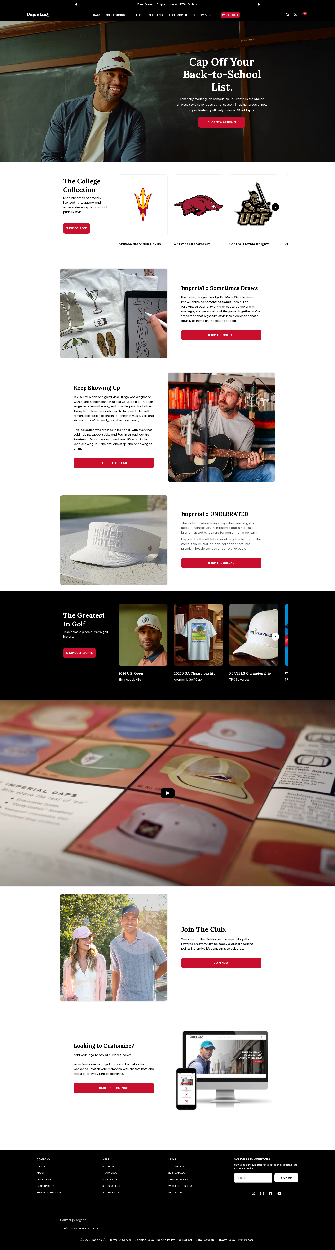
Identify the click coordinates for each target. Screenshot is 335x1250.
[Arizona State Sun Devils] (143, 205)
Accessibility (110, 1192)
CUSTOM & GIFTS (204, 15)
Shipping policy (144, 1240)
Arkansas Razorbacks (192, 244)
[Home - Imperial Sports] (38, 15)
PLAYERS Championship (250, 673)
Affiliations (44, 1179)
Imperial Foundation (49, 1192)
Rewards (108, 1166)
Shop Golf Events (79, 653)
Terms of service (121, 1240)
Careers (42, 1166)
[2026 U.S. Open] (143, 635)
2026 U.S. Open (131, 673)
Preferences (246, 1240)
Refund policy (166, 1240)
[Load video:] (167, 793)
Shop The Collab (221, 335)
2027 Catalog (176, 1172)
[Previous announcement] (76, 4)
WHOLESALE (230, 15)
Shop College (76, 228)
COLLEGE (136, 15)
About (40, 1172)
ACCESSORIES (178, 15)
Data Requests (205, 1240)
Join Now (221, 963)
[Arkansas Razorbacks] (198, 205)
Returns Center (112, 1186)
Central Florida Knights (249, 244)
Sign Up (286, 1177)
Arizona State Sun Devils (140, 244)
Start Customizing (113, 1088)
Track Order (110, 1172)
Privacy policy (226, 1240)
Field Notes (175, 1192)
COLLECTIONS (115, 15)
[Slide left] (128, 207)
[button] (287, 15)
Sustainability (45, 1186)
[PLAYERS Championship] (253, 635)
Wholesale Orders (180, 1186)
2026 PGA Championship (194, 673)
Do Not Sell (185, 1240)
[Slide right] (275, 207)
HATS (96, 15)
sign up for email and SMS (184, 4)
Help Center (110, 1179)
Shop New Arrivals (222, 122)
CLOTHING (156, 15)
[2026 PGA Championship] (198, 635)
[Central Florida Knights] (253, 205)
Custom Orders (178, 1179)
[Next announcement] (259, 4)
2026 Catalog (177, 1166)
